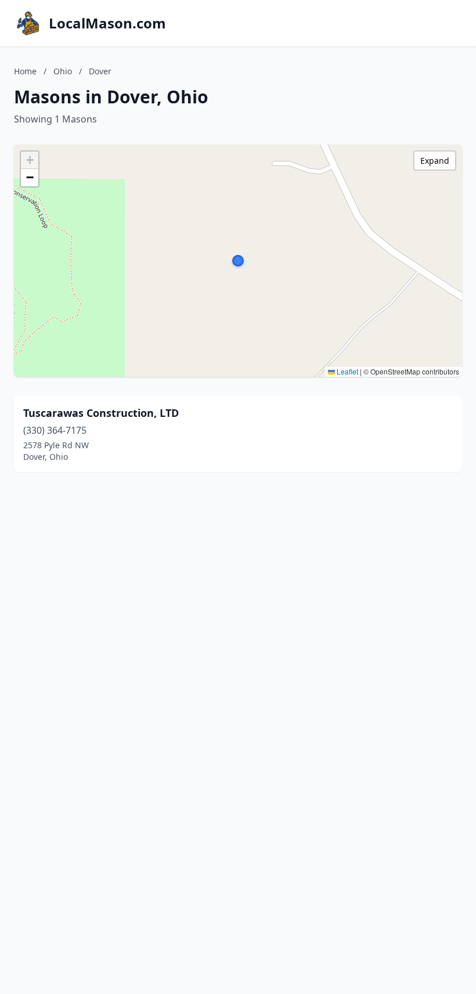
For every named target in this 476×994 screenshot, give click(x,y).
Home (25, 71)
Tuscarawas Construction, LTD (101, 413)
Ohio (62, 71)
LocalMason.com (107, 23)
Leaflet (346, 371)
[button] (238, 260)
